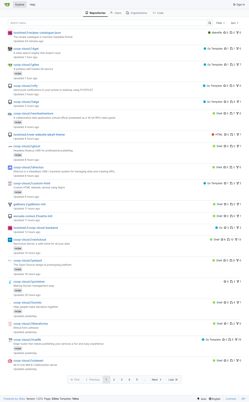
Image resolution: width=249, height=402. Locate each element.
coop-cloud (21, 48)
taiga (35, 102)
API (243, 398)
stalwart (37, 360)
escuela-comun (24, 216)
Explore (19, 4)
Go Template (215, 48)
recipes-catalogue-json (44, 32)
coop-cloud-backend (43, 227)
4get (35, 48)
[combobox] (221, 22)
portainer (38, 281)
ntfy (35, 86)
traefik (36, 339)
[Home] (7, 4)
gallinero (19, 204)
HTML (219, 134)
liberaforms (40, 323)
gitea (35, 64)
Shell (219, 113)
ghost (36, 146)
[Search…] (210, 23)
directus (38, 167)
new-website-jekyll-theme (46, 134)
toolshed (19, 32)
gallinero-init (37, 204)
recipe (18, 73)
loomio (37, 302)
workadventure (42, 113)
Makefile (217, 32)
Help (32, 4)
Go (220, 227)
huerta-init (45, 216)
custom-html (41, 183)
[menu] (201, 398)
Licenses (231, 398)
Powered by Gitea (14, 398)
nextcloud (39, 239)
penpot (37, 260)
